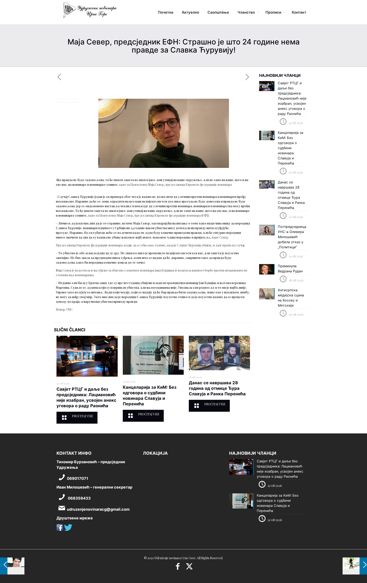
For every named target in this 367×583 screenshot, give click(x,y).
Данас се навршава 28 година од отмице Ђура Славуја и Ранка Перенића (217, 388)
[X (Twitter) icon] (189, 568)
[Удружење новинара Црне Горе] (90, 11)
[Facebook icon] (177, 568)
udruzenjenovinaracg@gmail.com (98, 509)
